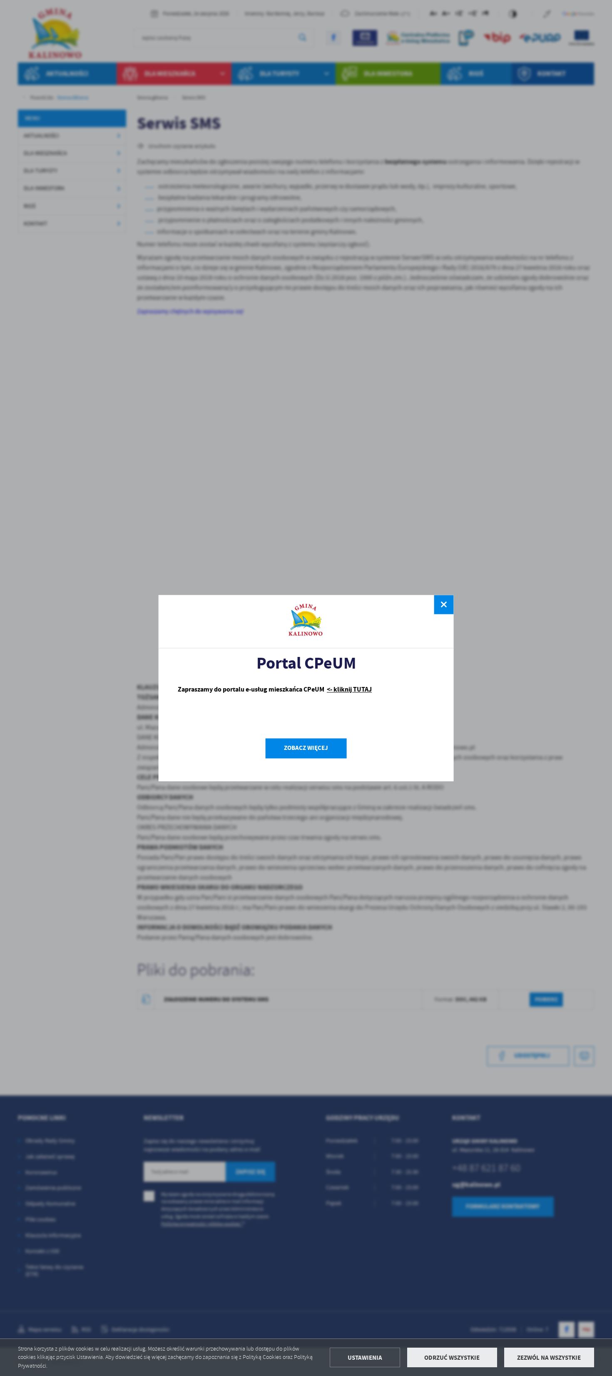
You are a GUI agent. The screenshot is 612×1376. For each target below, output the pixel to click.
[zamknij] (443, 604)
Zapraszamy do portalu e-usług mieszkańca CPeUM (275, 689)
